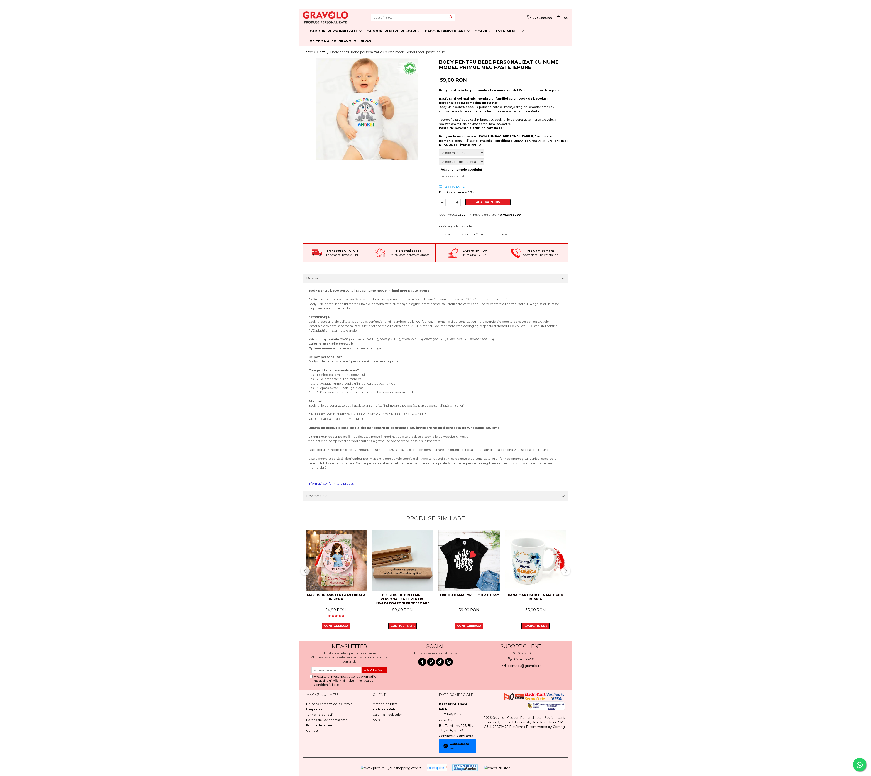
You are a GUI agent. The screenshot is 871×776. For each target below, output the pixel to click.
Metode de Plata (385, 704)
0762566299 (524, 659)
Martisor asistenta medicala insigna (336, 597)
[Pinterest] (431, 662)
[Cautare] (451, 17)
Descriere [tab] (314, 278)
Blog (366, 41)
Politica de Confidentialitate (326, 720)
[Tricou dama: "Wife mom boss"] (469, 560)
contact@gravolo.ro (524, 666)
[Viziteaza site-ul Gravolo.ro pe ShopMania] (465, 767)
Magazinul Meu (322, 695)
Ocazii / (323, 52)
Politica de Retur (385, 709)
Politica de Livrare (319, 725)
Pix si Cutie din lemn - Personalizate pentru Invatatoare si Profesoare (402, 599)
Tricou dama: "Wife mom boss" (469, 595)
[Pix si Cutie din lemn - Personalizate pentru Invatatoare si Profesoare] (402, 560)
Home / (309, 52)
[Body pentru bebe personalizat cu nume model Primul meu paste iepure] (367, 109)
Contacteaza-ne (460, 746)
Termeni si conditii (319, 714)
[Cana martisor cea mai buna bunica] (535, 560)
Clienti (380, 695)
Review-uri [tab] (318, 496)
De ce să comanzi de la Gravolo (329, 704)
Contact (312, 730)
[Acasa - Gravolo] (325, 17)
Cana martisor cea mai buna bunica (535, 597)
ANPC (377, 720)
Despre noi (314, 709)
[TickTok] (440, 662)
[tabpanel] (367, 109)
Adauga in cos (488, 202)
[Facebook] (422, 662)
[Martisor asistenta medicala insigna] (336, 560)
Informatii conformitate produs (331, 483)
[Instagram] (449, 662)
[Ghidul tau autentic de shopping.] (437, 767)
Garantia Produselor (387, 714)
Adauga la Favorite (457, 226)
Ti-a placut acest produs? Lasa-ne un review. (473, 234)
